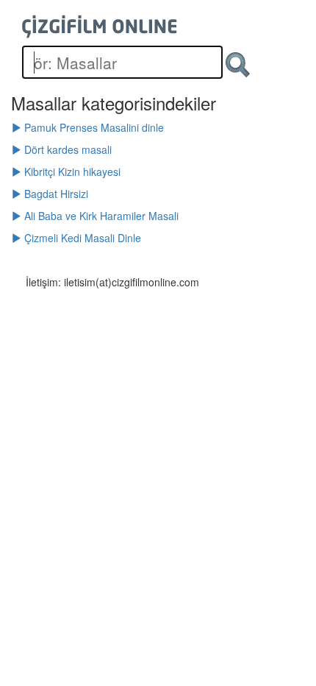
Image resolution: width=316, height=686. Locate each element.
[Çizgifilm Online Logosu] (99, 26)
